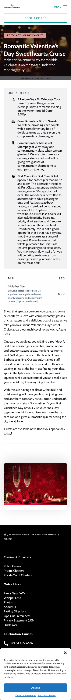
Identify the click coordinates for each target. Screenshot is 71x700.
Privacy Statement (47, 695)
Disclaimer (10, 625)
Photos (8, 602)
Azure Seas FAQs (15, 593)
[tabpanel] (35, 484)
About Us (10, 607)
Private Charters (14, 571)
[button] (65, 653)
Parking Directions (15, 611)
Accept (35, 687)
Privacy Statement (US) (19, 620)
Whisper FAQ (12, 598)
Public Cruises (12, 566)
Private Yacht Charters (18, 575)
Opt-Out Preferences (26, 695)
